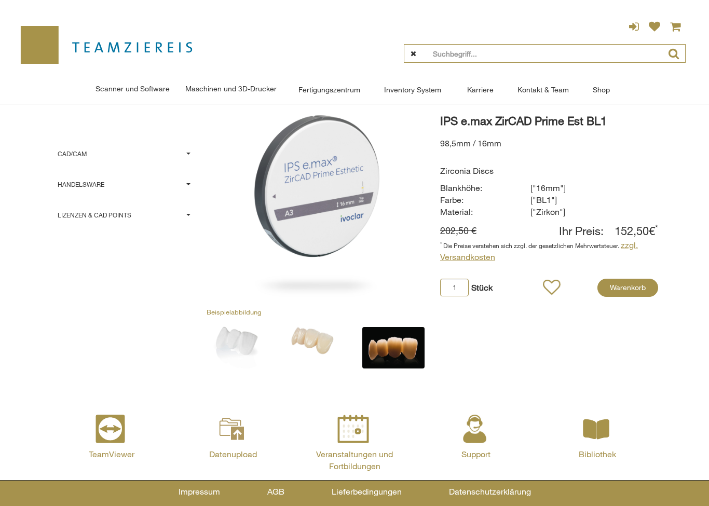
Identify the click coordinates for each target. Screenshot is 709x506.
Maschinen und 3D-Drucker (231, 88)
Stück (482, 287)
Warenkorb (628, 287)
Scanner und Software (133, 88)
